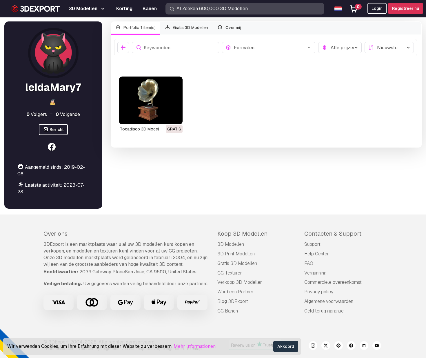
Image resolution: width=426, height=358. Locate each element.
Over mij (232, 27)
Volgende (68, 114)
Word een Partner (235, 292)
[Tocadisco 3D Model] (151, 100)
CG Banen (227, 311)
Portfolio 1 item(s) (139, 27)
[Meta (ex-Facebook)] (351, 346)
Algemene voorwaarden (328, 301)
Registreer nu (405, 8)
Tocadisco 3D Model (139, 129)
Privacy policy (318, 292)
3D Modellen (230, 244)
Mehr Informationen (195, 346)
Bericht (56, 129)
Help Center (316, 254)
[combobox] (272, 47)
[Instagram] (313, 346)
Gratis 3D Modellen (190, 27)
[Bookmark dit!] (174, 116)
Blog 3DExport (232, 301)
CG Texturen (230, 273)
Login (377, 8)
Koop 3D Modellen (242, 233)
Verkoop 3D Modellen (240, 282)
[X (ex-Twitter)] (326, 346)
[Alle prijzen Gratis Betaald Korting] (340, 47)
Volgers (36, 114)
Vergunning (315, 273)
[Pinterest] (338, 346)
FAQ (308, 263)
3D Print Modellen (236, 254)
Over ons (55, 233)
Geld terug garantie (324, 311)
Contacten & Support (332, 233)
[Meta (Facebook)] (52, 148)
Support (312, 244)
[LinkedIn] (364, 346)
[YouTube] (377, 346)
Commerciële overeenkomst (333, 282)
